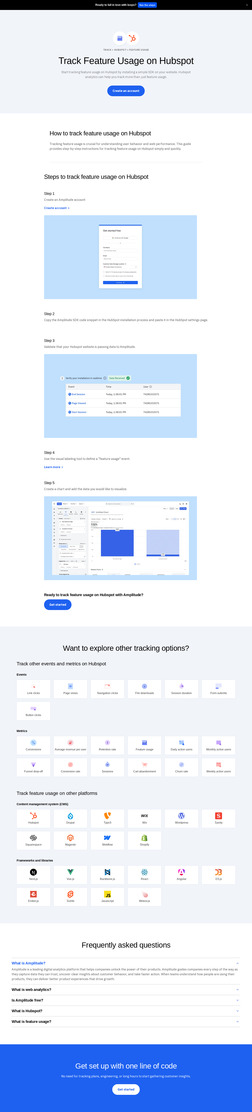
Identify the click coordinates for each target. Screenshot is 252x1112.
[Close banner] (247, 5)
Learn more (52, 467)
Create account (55, 208)
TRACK (107, 50)
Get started (57, 605)
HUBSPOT (120, 50)
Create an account (126, 91)
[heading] (115, 5)
